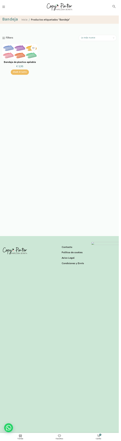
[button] (114, 7)
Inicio (24, 19)
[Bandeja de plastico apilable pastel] (19, 51)
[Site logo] (59, 6)
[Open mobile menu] (4, 7)
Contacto (67, 247)
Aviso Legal (68, 257)
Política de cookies (72, 252)
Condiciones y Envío (73, 263)
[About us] (74, 243)
